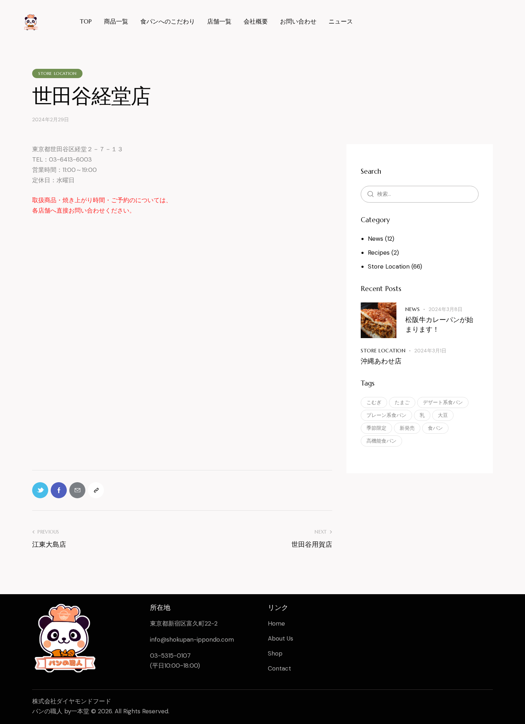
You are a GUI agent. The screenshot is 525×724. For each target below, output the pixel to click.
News (375, 239)
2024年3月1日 (430, 350)
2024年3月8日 (445, 309)
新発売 (407, 428)
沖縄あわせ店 (381, 361)
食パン (435, 428)
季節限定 (376, 428)
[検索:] (420, 194)
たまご (402, 402)
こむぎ (373, 402)
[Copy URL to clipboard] (96, 490)
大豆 (443, 415)
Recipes (379, 252)
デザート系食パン (443, 402)
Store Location (57, 73)
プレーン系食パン (386, 415)
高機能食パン (381, 441)
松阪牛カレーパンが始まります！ (439, 324)
